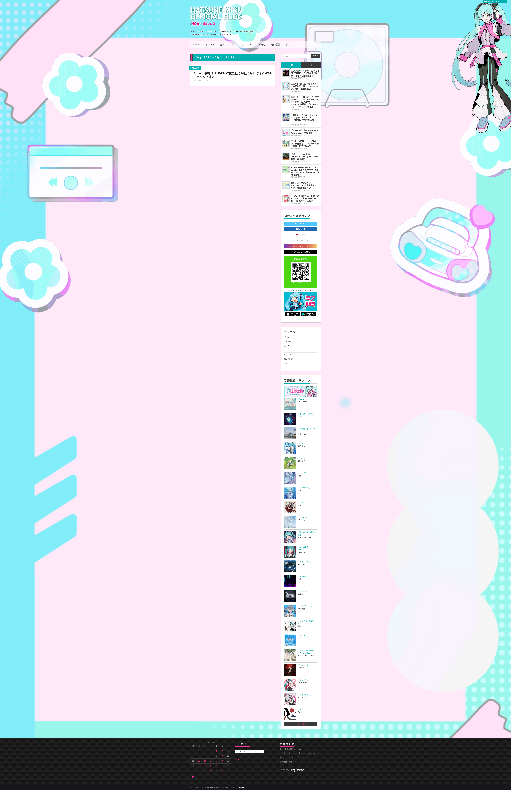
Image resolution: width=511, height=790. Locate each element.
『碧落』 (301, 443)
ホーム (196, 45)
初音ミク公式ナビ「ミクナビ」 (301, 290)
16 (222, 761)
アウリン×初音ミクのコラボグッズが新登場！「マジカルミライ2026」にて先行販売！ (305, 143)
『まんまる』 (303, 591)
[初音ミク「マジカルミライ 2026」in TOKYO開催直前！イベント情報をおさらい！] (286, 185)
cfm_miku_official (301, 246)
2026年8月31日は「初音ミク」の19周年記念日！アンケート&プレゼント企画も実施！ (304, 86)
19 (199, 766)
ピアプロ (290, 45)
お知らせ (261, 45)
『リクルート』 (304, 665)
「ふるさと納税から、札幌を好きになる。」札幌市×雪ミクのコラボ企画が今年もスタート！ (305, 198)
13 (205, 761)
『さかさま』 (303, 503)
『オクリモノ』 (304, 473)
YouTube (301, 235)
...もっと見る (301, 724)
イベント (209, 45)
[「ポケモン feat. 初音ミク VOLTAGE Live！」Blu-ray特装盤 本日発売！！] (286, 156)
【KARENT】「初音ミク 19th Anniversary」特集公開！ (304, 131)
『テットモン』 (304, 680)
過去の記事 (195, 68)
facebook (301, 229)
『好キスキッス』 (305, 695)
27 (205, 771)
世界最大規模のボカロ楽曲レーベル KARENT (297, 753)
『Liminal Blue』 (304, 488)
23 (222, 766)
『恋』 (300, 710)
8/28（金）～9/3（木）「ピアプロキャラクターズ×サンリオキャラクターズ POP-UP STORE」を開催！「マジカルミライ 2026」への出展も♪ (305, 102)
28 (211, 771)
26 (199, 771)
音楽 (222, 45)
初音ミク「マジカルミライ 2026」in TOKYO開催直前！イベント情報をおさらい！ (305, 185)
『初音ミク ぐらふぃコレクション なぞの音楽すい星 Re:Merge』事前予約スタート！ (304, 118)
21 (211, 766)
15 (216, 761)
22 (216, 766)
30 (222, 771)
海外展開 (275, 45)
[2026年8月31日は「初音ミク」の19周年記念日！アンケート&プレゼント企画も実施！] (286, 86)
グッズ (233, 45)
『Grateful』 (303, 517)
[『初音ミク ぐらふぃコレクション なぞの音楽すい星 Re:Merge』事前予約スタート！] (286, 117)
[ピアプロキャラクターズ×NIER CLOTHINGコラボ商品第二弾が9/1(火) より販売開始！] (286, 73)
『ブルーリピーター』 (306, 606)
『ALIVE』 (302, 636)
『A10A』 (302, 458)
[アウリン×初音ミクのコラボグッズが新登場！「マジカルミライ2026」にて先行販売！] (286, 143)
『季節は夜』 (303, 576)
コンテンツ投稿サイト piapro (291, 749)
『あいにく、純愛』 (306, 414)
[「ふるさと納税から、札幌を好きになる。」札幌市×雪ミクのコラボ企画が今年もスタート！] (286, 198)
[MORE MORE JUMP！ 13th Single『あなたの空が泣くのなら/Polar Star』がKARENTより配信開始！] (286, 169)
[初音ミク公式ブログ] (216, 16)
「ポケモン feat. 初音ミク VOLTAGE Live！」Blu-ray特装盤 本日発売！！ (304, 156)
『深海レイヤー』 (305, 562)
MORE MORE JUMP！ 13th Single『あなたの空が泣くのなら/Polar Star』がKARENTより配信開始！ (305, 171)
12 (199, 761)
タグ (310, 65)
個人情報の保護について (289, 762)
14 (211, 761)
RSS (238, 760)
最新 (290, 65)
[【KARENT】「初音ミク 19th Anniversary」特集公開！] (286, 132)
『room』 (301, 399)
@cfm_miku (301, 223)
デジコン (246, 45)
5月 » (194, 777)
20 (205, 766)
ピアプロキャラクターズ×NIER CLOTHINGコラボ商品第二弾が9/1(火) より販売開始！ (305, 73)
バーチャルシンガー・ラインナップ (294, 758)
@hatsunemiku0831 (302, 252)
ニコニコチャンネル (302, 241)
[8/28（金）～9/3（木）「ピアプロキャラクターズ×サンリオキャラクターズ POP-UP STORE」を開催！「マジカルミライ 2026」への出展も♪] (286, 99)
